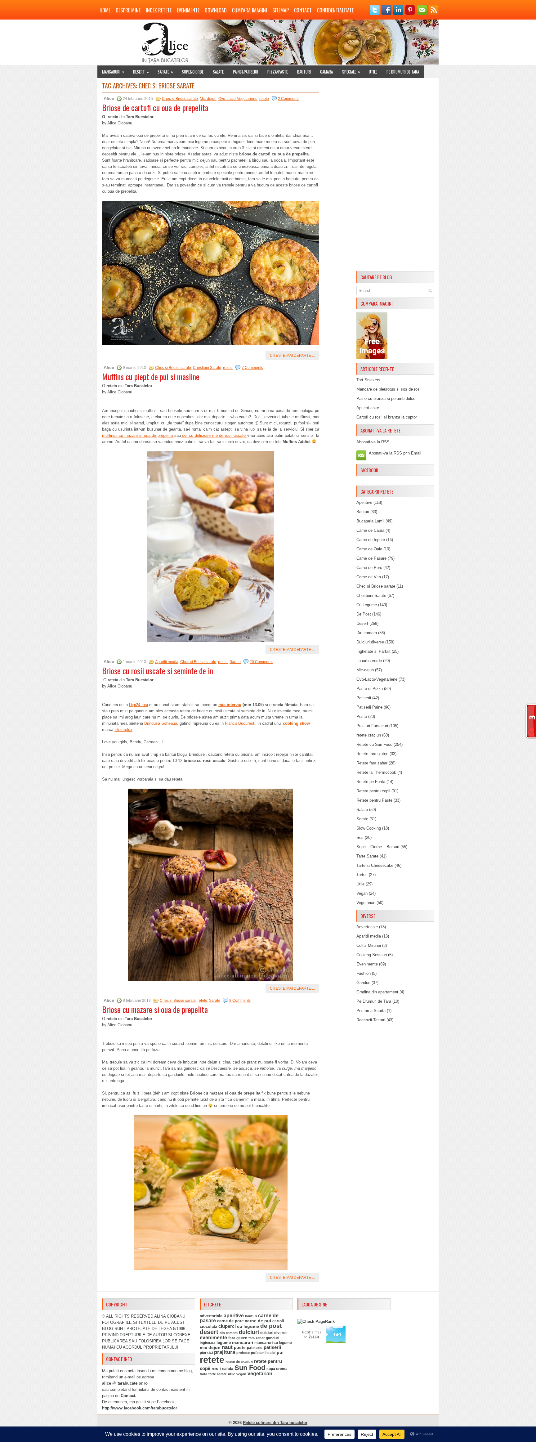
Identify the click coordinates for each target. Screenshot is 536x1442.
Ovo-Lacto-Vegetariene (237, 98)
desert (209, 1331)
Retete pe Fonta (370, 781)
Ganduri (363, 982)
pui (280, 1352)
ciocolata (208, 1326)
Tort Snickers (368, 380)
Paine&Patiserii (245, 72)
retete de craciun (239, 1362)
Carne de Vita (368, 577)
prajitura (224, 1352)
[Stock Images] (371, 357)
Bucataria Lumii (370, 521)
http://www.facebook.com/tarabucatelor (139, 1408)
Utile (373, 72)
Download (216, 10)
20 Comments (261, 662)
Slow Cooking (368, 828)
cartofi (278, 1321)
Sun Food (249, 1368)
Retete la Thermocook (376, 772)
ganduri (272, 1338)
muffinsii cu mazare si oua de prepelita (138, 435)
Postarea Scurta (371, 1010)
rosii (216, 1368)
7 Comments (252, 367)
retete (264, 98)
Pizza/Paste (277, 72)
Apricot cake (367, 407)
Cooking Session (371, 954)
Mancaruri (113, 72)
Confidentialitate (335, 10)
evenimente (213, 1337)
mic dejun (210, 1347)
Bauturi (304, 72)
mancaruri (242, 1342)
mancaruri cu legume (273, 1343)
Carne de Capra (370, 530)
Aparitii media (166, 662)
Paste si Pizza (369, 688)
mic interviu (229, 704)
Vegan (362, 893)
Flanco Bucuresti (240, 723)
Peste (361, 716)
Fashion (363, 973)
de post (271, 1326)
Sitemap (280, 10)
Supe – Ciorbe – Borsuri (377, 846)
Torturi (362, 874)
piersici (206, 1352)
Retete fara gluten (372, 753)
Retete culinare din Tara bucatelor (275, 1422)
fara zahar (256, 1338)
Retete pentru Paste (374, 800)
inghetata (207, 1343)
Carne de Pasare (371, 558)
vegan (241, 1374)
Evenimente (188, 10)
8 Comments (240, 1000)
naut (227, 1347)
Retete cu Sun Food (374, 744)
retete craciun (368, 735)
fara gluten (237, 1338)
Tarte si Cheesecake (374, 865)
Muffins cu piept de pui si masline (150, 376)
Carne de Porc (369, 567)
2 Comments (288, 98)
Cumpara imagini (249, 10)
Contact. (128, 1395)
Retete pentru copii (373, 791)
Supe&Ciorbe (192, 72)
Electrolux (123, 729)
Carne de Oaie (369, 549)
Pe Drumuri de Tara (402, 72)
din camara (229, 1333)
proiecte (243, 1353)
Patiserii (363, 698)
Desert (141, 72)
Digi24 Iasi (138, 704)
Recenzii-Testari (370, 1020)
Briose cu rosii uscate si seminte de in (157, 671)
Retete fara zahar (371, 763)
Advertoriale (367, 927)
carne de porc (230, 1321)
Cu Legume (366, 604)
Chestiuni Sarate (207, 367)
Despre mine (128, 10)
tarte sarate (217, 1374)
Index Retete (159, 10)
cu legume (248, 1326)
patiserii (272, 1347)
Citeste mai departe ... (292, 355)
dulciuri (249, 1332)
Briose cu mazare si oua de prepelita (155, 1009)
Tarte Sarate (367, 856)
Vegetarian (365, 902)
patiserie (254, 1348)
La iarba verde (369, 660)
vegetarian (260, 1373)
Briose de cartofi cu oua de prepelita (155, 107)
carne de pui (258, 1321)
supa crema (277, 1369)
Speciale (351, 72)
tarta (203, 1374)
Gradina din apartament (377, 992)
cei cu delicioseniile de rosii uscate (214, 435)
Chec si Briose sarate (180, 98)
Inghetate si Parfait (373, 651)
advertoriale (211, 1316)
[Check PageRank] (316, 1321)
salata (227, 1368)
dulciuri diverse (274, 1333)
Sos (360, 837)
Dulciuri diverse (370, 642)
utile (231, 1374)
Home (105, 10)
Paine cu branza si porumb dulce (385, 398)
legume (224, 1342)
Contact (303, 10)
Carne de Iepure (370, 539)
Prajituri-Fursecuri (372, 725)
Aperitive (364, 502)
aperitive (234, 1315)
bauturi (251, 1316)
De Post (363, 614)
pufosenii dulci (263, 1353)
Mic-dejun (208, 98)
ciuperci (227, 1326)
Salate (218, 72)
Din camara (366, 632)
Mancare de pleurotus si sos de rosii (389, 389)
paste (240, 1347)
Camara (326, 72)
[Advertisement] (395, 176)
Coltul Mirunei (368, 945)
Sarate (165, 72)
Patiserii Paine (369, 707)
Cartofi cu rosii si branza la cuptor (386, 417)
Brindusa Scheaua (160, 723)
